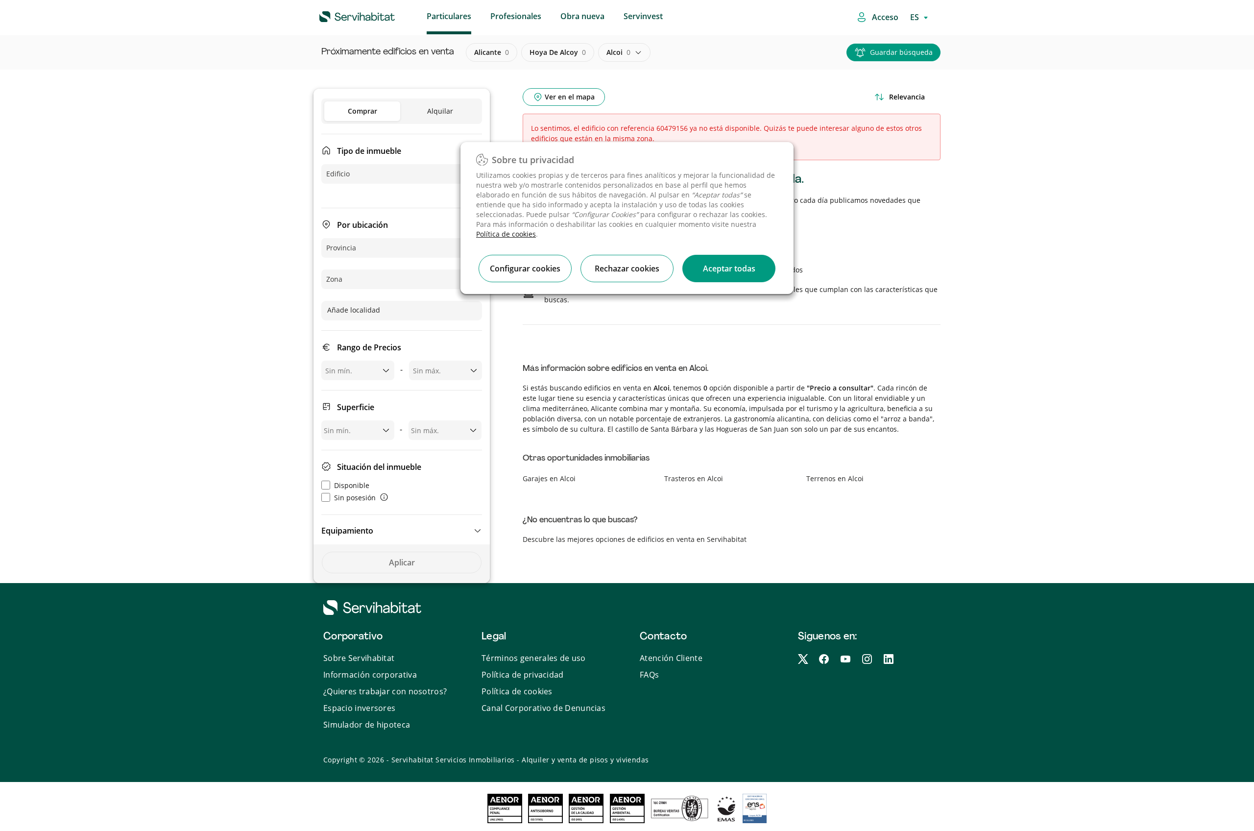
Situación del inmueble (379, 467)
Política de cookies (506, 234)
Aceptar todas (729, 268)
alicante (491, 52)
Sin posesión (355, 497)
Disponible (351, 485)
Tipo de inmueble (369, 151)
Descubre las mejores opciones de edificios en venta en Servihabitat (635, 539)
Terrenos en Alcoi (835, 478)
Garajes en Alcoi (549, 478)
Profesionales (515, 16)
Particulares (449, 16)
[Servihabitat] (341, 15)
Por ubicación (362, 225)
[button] (401, 531)
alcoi (618, 52)
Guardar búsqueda (901, 52)
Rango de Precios (369, 347)
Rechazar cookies (627, 268)
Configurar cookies (525, 268)
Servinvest (643, 16)
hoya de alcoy (558, 52)
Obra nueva (582, 16)
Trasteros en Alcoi (693, 478)
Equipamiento (347, 530)
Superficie (355, 407)
